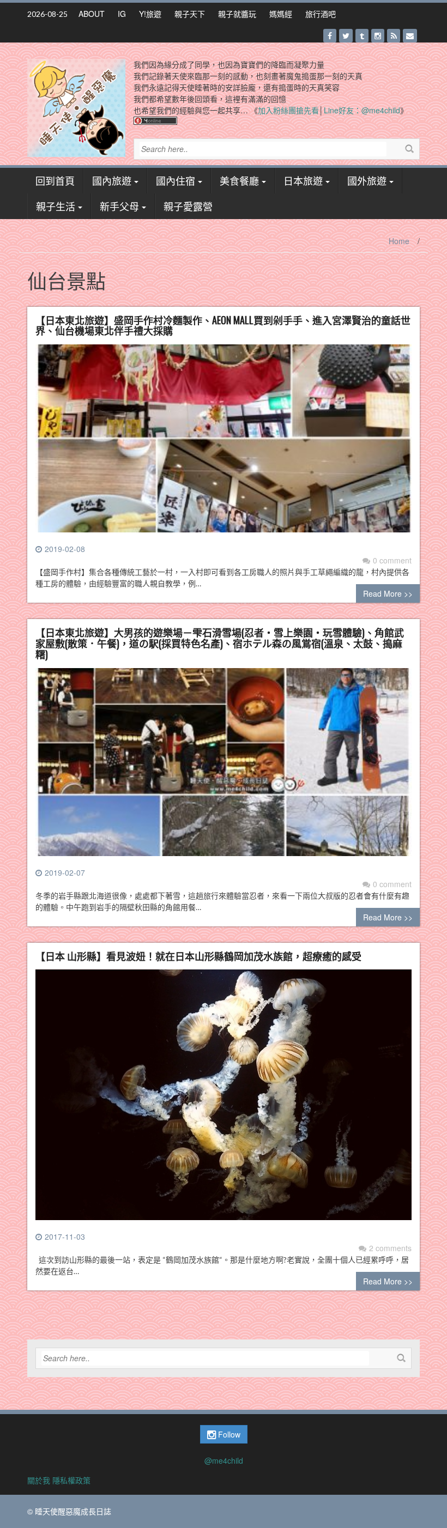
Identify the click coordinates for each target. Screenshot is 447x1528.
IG (122, 13)
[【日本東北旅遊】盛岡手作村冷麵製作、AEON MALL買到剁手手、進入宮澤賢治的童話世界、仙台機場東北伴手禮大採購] (223, 442)
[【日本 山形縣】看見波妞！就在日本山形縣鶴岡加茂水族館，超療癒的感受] (223, 1099)
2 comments (390, 1247)
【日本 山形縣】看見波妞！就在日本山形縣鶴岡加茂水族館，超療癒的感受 (198, 956)
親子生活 (55, 206)
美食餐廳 (239, 180)
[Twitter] (346, 36)
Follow (228, 1434)
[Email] (410, 36)
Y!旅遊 (150, 13)
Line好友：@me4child (362, 110)
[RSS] (393, 36)
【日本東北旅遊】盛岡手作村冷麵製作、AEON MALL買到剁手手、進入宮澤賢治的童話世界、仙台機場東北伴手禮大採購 (222, 325)
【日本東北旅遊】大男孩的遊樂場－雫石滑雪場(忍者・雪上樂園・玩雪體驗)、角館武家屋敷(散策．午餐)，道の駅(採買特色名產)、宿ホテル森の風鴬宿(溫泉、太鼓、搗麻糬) (219, 643)
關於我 (38, 1480)
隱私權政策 (71, 1480)
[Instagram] (377, 36)
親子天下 (189, 13)
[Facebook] (329, 36)
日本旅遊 (303, 180)
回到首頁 (55, 180)
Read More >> (388, 593)
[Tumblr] (362, 36)
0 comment (392, 560)
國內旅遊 (111, 180)
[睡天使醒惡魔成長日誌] (76, 106)
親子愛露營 (188, 206)
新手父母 (119, 206)
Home (399, 240)
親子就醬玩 (237, 13)
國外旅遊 (366, 180)
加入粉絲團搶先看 (288, 110)
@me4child (223, 1460)
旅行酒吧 (320, 13)
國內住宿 (175, 180)
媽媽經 (280, 13)
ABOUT (91, 13)
